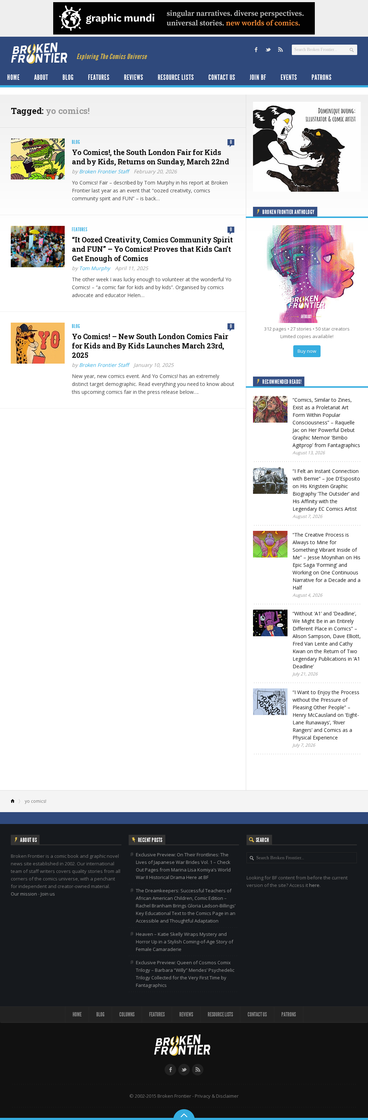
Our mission (24, 894)
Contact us (221, 77)
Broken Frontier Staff (104, 171)
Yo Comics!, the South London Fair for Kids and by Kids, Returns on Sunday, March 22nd (150, 156)
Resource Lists (176, 77)
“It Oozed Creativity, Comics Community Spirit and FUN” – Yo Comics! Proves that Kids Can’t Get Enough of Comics (152, 249)
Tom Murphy (94, 268)
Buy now (307, 351)
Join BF (258, 77)
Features (99, 77)
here (314, 885)
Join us (48, 894)
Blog (68, 77)
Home (13, 77)
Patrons (322, 77)
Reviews (133, 77)
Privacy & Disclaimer (217, 1096)
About (41, 77)
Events (289, 77)
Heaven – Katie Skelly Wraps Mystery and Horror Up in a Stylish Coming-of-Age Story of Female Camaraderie (184, 941)
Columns (126, 1014)
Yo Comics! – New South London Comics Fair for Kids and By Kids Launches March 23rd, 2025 (150, 346)
